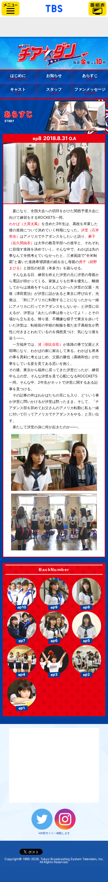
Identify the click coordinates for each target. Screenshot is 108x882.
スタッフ (54, 91)
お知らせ (54, 77)
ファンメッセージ (90, 91)
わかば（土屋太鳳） (25, 223)
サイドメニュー (11, 8)
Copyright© (13, 859)
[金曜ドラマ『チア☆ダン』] (61, 52)
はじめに (18, 77)
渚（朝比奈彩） (50, 344)
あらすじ (90, 77)
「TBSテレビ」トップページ (54, 8)
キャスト (18, 91)
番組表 (97, 8)
